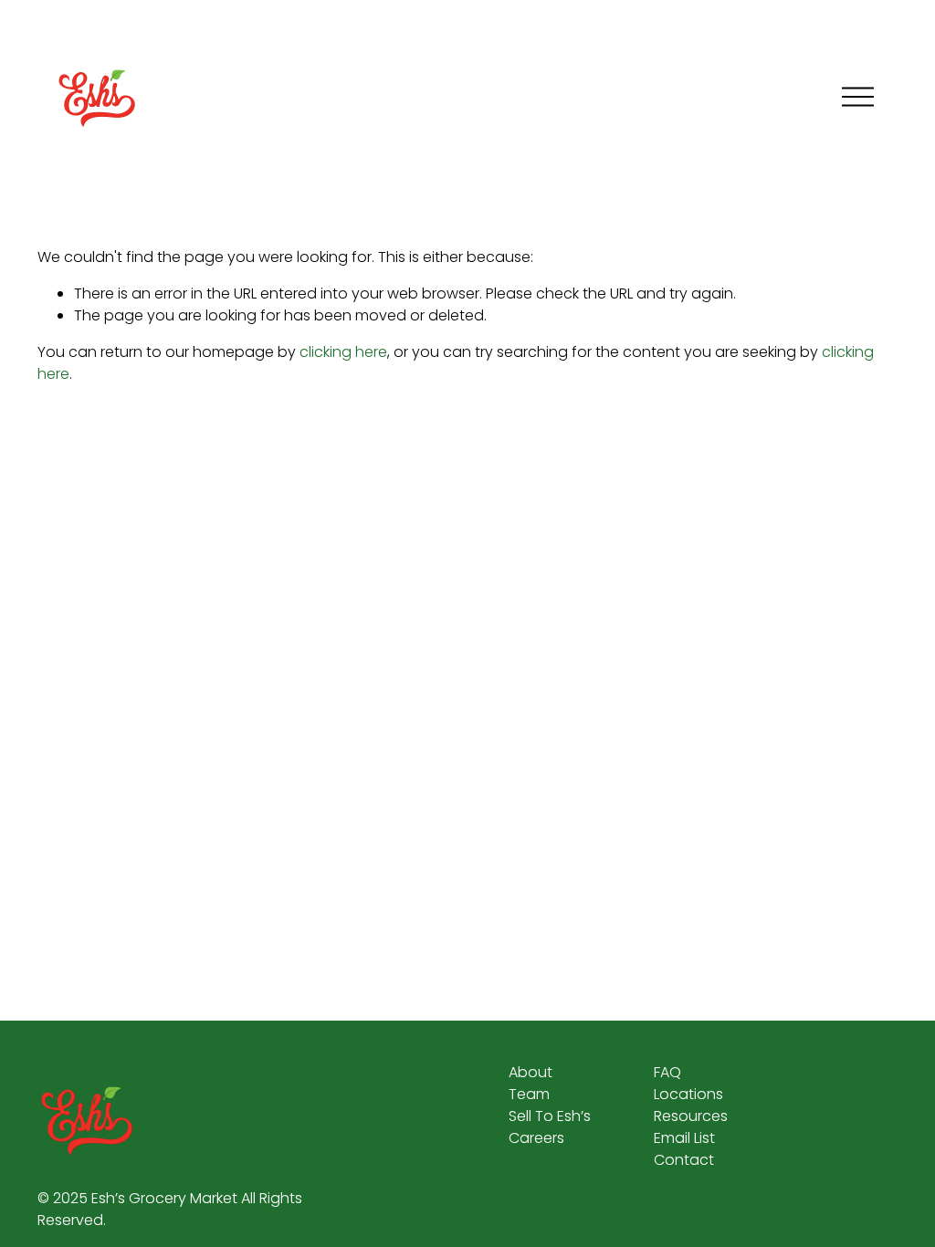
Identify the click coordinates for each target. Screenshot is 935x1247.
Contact (684, 1159)
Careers (536, 1137)
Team (529, 1094)
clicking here (343, 351)
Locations (688, 1094)
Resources (691, 1116)
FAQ (667, 1072)
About (530, 1072)
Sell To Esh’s (550, 1116)
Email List (684, 1137)
